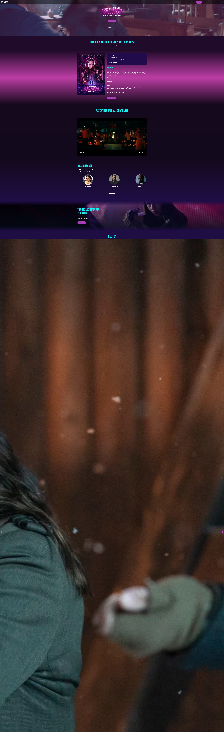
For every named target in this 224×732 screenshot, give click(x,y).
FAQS (221, 2)
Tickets (199, 2)
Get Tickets (112, 20)
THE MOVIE (206, 2)
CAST (212, 2)
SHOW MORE (112, 194)
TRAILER (217, 2)
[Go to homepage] (6, 2)
